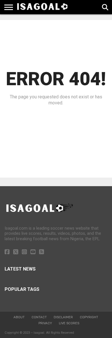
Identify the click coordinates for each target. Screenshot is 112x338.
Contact (39, 317)
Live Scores (69, 323)
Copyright (89, 317)
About (19, 317)
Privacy (45, 323)
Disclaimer (63, 317)
